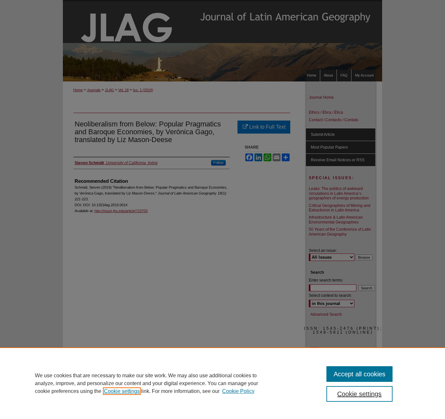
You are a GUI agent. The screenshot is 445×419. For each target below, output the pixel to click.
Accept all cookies (359, 374)
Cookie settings (122, 391)
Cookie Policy (238, 391)
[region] (222, 383)
